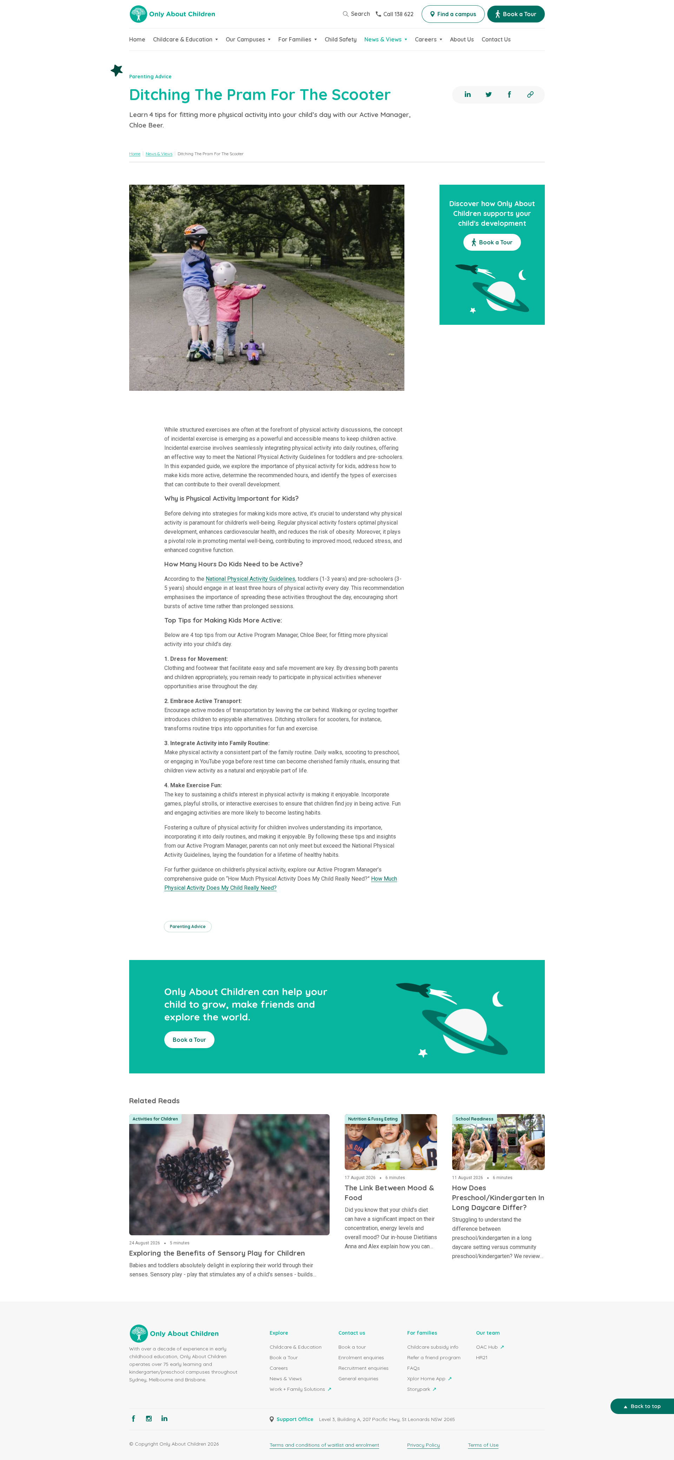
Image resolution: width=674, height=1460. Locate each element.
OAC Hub (487, 1346)
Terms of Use (483, 1445)
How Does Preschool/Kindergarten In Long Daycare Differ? (496, 1127)
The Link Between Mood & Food (388, 1118)
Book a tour (352, 1346)
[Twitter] (488, 94)
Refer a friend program (434, 1357)
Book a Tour (284, 1357)
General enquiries (358, 1378)
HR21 (482, 1357)
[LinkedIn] (467, 94)
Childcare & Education (296, 1346)
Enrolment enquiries (361, 1357)
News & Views (286, 1378)
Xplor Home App (427, 1378)
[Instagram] (149, 1418)
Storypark (419, 1389)
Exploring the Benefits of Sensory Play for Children (199, 1118)
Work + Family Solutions (298, 1389)
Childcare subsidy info (432, 1346)
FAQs (413, 1368)
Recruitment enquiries (363, 1368)
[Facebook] (509, 94)
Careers (279, 1368)
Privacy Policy (423, 1445)
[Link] (530, 94)
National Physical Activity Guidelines (250, 579)
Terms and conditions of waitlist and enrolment (324, 1445)
